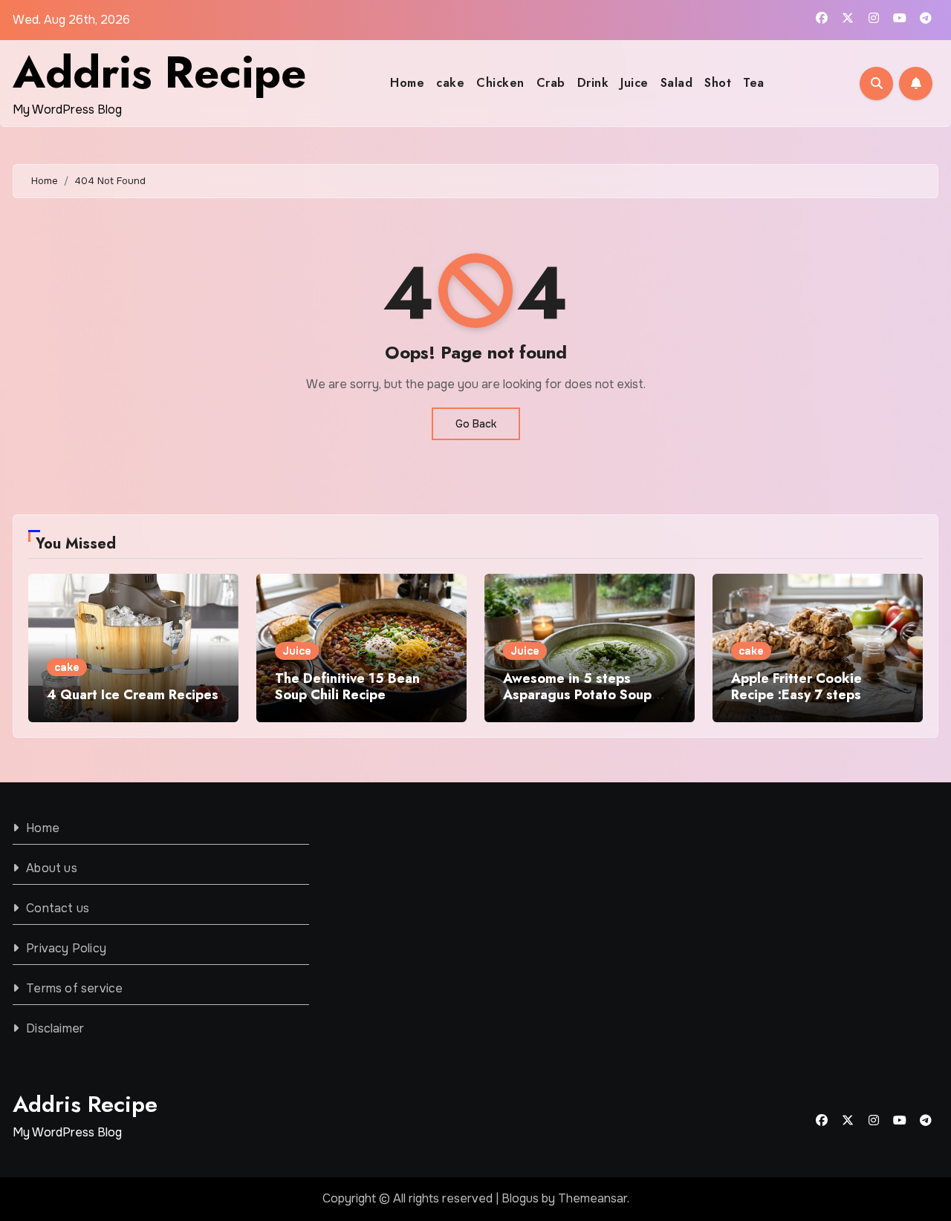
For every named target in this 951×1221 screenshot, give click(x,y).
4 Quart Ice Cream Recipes (132, 694)
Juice (634, 82)
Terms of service (74, 988)
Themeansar (592, 1198)
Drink (593, 82)
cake (450, 82)
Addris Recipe (159, 72)
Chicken (500, 82)
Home (407, 82)
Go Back (475, 424)
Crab (550, 82)
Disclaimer (55, 1028)
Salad (676, 82)
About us (51, 868)
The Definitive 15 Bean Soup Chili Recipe (347, 686)
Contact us (57, 908)
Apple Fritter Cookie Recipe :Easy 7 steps (796, 686)
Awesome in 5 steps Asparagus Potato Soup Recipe (577, 694)
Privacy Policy (66, 948)
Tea (754, 82)
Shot (717, 82)
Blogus (520, 1198)
